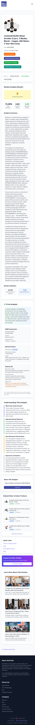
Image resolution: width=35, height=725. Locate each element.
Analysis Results (14, 76)
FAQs (4, 546)
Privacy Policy (5, 707)
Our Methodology (7, 687)
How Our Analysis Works (10, 543)
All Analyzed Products (9, 548)
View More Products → (17, 534)
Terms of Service (6, 709)
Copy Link (17, 487)
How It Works (5, 685)
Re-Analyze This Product (13, 67)
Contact (4, 704)
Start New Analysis (17, 564)
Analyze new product (9, 649)
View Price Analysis (12, 62)
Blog (4, 551)
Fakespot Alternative (7, 711)
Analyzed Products (7, 692)
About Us (4, 700)
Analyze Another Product (12, 58)
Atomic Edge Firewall (21, 720)
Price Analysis (25, 76)
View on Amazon (9, 54)
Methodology (7, 79)
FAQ (3, 690)
